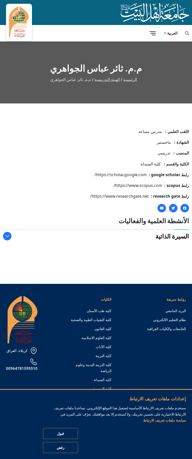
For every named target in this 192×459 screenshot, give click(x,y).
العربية (172, 33)
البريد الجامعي (175, 311)
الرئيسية (130, 79)
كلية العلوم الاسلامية (97, 338)
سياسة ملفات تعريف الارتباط (164, 420)
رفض (60, 448)
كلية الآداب (104, 347)
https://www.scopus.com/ (138, 185)
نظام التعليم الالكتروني (169, 320)
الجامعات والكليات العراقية (166, 329)
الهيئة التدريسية (107, 79)
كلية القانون (103, 329)
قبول (60, 434)
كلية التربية (104, 356)
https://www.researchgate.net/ (119, 196)
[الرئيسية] (23, 319)
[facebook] (184, 208)
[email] (162, 208)
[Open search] (187, 33)
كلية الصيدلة (103, 380)
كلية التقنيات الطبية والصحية (91, 320)
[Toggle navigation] (152, 33)
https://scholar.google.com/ (120, 174)
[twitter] (173, 208)
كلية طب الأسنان (99, 311)
